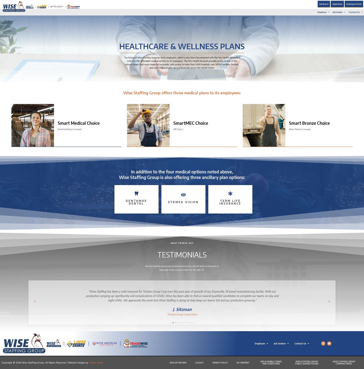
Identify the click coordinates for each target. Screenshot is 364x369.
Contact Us (354, 12)
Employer (322, 12)
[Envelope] (329, 343)
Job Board (323, 4)
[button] (34, 301)
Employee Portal (353, 4)
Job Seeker (338, 12)
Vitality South (96, 362)
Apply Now (337, 4)
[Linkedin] (323, 343)
